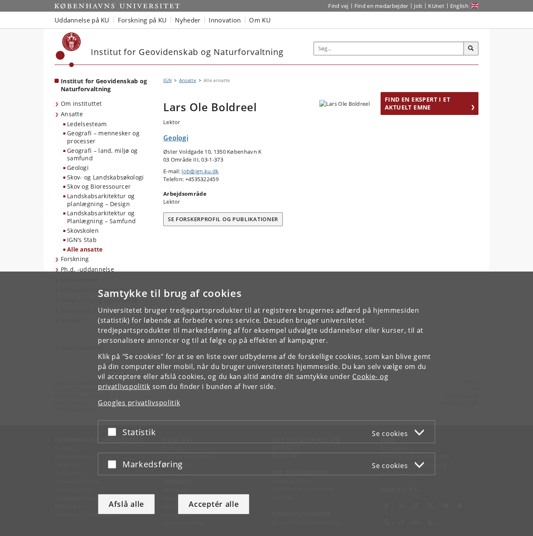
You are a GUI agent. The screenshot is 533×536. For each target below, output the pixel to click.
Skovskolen (83, 230)
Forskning (75, 259)
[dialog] (266, 404)
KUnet (436, 6)
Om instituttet (81, 103)
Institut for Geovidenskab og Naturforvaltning (104, 85)
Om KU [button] (260, 20)
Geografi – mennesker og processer (103, 137)
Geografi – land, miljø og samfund (102, 154)
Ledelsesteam (87, 124)
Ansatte (72, 114)
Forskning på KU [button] (142, 20)
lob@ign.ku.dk (200, 171)
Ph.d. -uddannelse (87, 269)
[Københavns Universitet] (68, 49)
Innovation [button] (225, 20)
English (459, 6)
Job (418, 6)
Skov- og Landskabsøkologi (105, 177)
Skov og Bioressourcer (99, 186)
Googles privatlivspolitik (139, 402)
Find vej (338, 6)
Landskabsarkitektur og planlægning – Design (101, 200)
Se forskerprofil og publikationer (223, 219)
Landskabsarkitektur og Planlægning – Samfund (101, 217)
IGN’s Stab (82, 240)
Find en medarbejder (381, 6)
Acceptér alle (214, 504)
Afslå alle (126, 504)
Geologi (78, 168)
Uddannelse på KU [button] (82, 20)
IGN (167, 80)
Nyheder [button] (187, 20)
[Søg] (470, 49)
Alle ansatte (85, 249)
